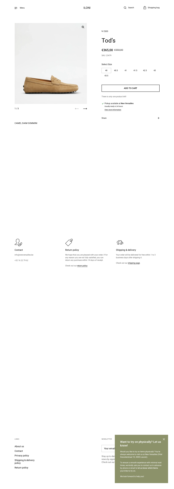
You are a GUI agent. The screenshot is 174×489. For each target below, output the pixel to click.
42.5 (145, 70)
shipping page (134, 263)
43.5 (106, 76)
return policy (82, 266)
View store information (113, 110)
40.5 (116, 70)
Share (104, 118)
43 (155, 70)
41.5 (135, 70)
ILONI (87, 7)
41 (126, 70)
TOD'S (106, 31)
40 (106, 70)
